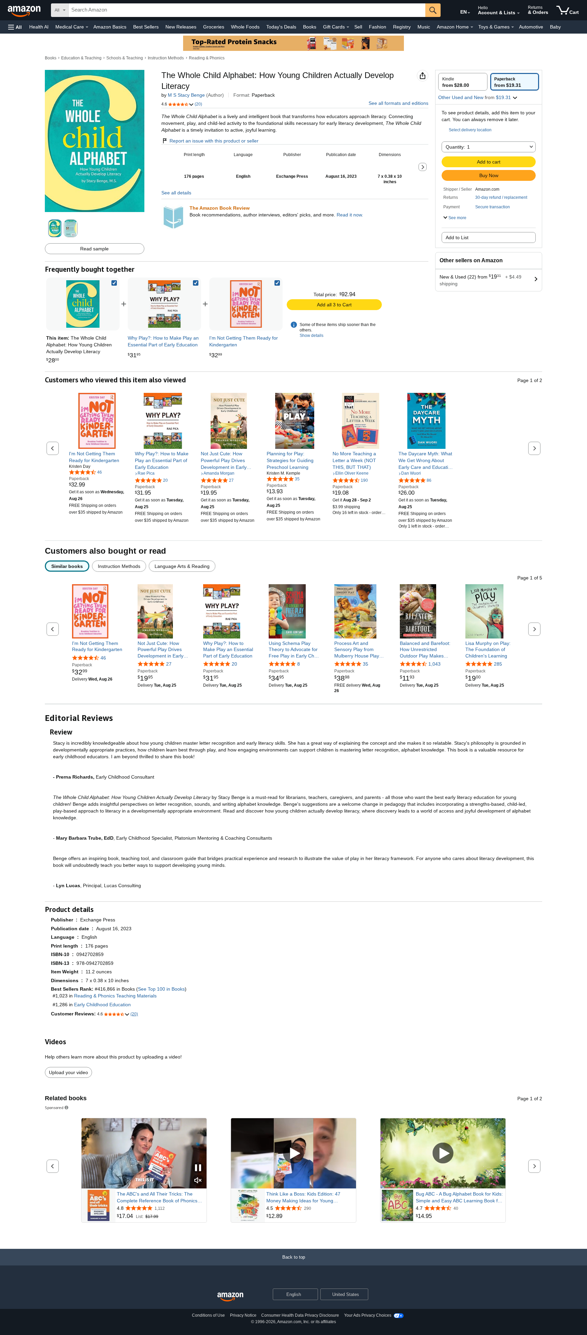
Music (423, 27)
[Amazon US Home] (230, 1297)
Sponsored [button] (54, 1107)
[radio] (463, 81)
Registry (402, 27)
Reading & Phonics (207, 58)
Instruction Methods (166, 58)
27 (169, 664)
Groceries (213, 27)
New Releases (180, 27)
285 (498, 664)
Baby (555, 27)
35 (365, 664)
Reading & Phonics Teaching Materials (115, 995)
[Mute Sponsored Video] (198, 1181)
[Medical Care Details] (87, 27)
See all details (176, 192)
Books (309, 27)
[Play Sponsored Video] (293, 1153)
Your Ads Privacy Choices (367, 1315)
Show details (311, 335)
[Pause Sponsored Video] (198, 1168)
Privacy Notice (243, 1315)
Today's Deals (281, 27)
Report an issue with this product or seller (214, 141)
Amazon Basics (109, 27)
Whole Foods (245, 27)
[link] (164, 304)
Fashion (377, 27)
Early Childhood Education (102, 1004)
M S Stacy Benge (186, 95)
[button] (15, 27)
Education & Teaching (81, 58)
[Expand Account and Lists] (518, 13)
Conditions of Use (208, 1315)
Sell (358, 27)
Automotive (531, 27)
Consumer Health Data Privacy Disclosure (300, 1315)
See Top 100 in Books (161, 989)
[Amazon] (24, 10)
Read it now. (350, 214)
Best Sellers (146, 27)
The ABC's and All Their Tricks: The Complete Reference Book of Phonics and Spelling (157, 1197)
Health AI (39, 27)
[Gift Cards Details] (347, 27)
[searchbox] (247, 10)
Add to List (457, 237)
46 (103, 658)
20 (234, 664)
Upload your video (68, 1072)
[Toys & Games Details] (512, 27)
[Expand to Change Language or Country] (468, 13)
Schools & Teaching (124, 58)
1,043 (434, 664)
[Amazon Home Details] (471, 27)
